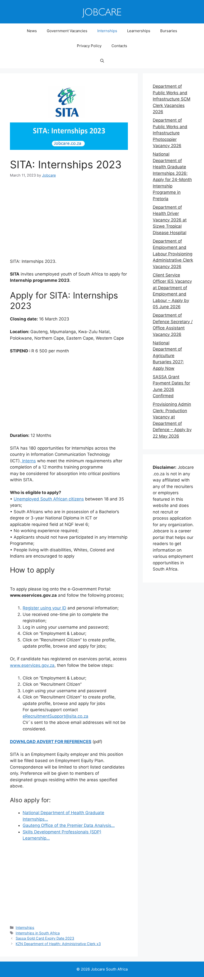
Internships (107, 30)
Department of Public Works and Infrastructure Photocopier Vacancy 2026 (170, 133)
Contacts (119, 45)
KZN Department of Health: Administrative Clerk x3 (58, 944)
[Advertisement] (69, 221)
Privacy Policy (89, 45)
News (32, 30)
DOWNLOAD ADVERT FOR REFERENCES (50, 741)
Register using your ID (44, 607)
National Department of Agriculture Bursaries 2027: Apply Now (168, 355)
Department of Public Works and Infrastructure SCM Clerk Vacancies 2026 (171, 99)
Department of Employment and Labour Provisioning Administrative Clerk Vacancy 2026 (173, 254)
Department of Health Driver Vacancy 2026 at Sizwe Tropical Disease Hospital (170, 220)
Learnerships (138, 30)
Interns (28, 460)
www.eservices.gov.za (32, 665)
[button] (102, 60)
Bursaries (168, 30)
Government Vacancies (67, 30)
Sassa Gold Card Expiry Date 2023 (45, 938)
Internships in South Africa (38, 933)
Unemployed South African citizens (49, 498)
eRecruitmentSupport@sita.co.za (55, 716)
